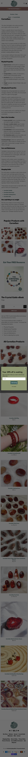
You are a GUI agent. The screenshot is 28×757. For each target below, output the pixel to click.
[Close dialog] (25, 368)
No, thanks (14, 386)
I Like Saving (14, 382)
